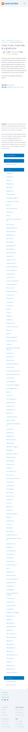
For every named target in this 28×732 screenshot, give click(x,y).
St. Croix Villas (5, 721)
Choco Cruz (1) (10, 288)
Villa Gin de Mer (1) (11, 637)
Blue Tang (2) (10, 242)
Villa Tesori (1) (10, 651)
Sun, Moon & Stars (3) (12, 579)
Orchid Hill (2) (10, 482)
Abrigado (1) (9, 173)
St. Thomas (9, 678)
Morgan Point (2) (10, 457)
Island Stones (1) (11, 402)
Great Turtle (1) (10, 378)
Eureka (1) (9, 344)
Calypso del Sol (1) (11, 263)
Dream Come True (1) (12, 327)
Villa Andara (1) (10, 623)
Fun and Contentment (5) (13, 371)
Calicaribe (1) (10, 256)
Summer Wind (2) (11, 575)
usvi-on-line (11, 3)
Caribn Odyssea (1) (11, 270)
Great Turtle (4, 42)
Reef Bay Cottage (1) (12, 514)
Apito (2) (8, 205)
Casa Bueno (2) (10, 274)
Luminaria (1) (10, 429)
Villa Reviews (10, 40)
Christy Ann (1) (10, 295)
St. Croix (8, 161)
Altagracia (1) (9, 191)
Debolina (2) (9, 320)
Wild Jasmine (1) (10, 669)
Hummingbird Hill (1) (12, 388)
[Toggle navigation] (24, 3)
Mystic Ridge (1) (10, 461)
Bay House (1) (10, 224)
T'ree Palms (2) (10, 598)
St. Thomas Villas (5, 726)
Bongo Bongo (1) (11, 245)
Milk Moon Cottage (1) (12, 447)
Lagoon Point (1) (10, 420)
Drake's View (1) (10, 323)
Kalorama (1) (9, 413)
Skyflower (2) (10, 547)
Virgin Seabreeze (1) (11, 655)
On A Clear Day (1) (11, 471)
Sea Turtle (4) (10, 531)
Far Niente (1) (10, 353)
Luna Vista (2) (10, 432)
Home (3, 40)
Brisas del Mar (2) (11, 252)
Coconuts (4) (9, 305)
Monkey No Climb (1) (12, 454)
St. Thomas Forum (20, 715)
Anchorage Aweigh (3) (12, 198)
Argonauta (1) (10, 212)
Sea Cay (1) (9, 524)
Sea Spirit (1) (9, 528)
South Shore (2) (10, 561)
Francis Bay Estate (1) (12, 364)
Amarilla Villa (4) (10, 194)
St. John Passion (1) (11, 565)
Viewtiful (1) (9, 619)
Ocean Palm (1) (10, 464)
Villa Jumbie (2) (10, 644)
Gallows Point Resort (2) (12, 374)
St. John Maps (19, 724)
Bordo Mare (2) (10, 249)
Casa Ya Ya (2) (10, 277)
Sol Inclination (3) (11, 551)
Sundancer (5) (10, 586)
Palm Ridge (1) (10, 489)
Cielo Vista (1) (10, 298)
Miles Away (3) (10, 443)
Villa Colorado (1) (11, 634)
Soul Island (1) (10, 558)
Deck (14, 87)
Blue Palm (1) (10, 238)
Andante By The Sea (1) (12, 201)
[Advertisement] (14, 24)
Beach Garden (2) (11, 231)
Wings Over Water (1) (12, 672)
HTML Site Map (5, 697)
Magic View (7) (10, 436)
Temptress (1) (10, 602)
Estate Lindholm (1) (11, 341)
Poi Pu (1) (9, 503)
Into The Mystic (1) (11, 399)
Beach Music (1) (10, 235)
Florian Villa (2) (10, 360)
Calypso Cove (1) (11, 260)
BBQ (11, 87)
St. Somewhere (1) (11, 681)
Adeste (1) (9, 180)
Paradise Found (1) (11, 164)
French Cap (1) (10, 367)
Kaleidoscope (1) (11, 409)
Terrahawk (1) (10, 609)
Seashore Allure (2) (11, 535)
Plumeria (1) (9, 499)
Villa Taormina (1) (11, 685)
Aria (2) (8, 215)
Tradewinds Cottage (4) (12, 612)
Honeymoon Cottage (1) (13, 385)
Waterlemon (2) (10, 665)
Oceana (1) (9, 468)
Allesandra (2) (10, 184)
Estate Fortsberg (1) (11, 337)
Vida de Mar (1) (10, 616)
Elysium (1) (9, 330)
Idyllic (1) (8, 392)
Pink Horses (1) (10, 496)
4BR (8, 87)
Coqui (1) (8, 312)
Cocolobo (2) (10, 302)
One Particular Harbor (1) (13, 478)
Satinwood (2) (10, 521)
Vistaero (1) (9, 662)
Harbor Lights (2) (11, 381)
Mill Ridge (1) (9, 450)
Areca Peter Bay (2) (11, 208)
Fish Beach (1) (10, 357)
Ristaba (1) (9, 517)
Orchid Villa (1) (10, 485)
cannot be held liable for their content (13, 128)
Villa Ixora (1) (9, 641)
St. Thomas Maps (20, 726)
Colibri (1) (9, 309)
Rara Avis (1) (9, 510)
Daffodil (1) (9, 316)
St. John (17, 40)
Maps (17, 719)
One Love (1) (10, 475)
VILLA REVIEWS (10, 155)
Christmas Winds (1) (11, 291)
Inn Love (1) (9, 395)
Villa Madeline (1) (11, 648)
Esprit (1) (8, 334)
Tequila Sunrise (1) (11, 605)
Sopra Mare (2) (10, 554)
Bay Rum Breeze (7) (11, 228)
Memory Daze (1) (11, 439)
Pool (18, 87)
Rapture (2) (9, 507)
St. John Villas (4, 724)
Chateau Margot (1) (11, 284)
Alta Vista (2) (9, 187)
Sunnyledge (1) (10, 589)
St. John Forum (19, 712)
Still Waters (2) (10, 572)
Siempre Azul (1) (10, 544)
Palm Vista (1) (10, 492)
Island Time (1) (10, 406)
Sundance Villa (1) (11, 582)
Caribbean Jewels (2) (12, 267)
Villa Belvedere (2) (11, 626)
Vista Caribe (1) (10, 658)
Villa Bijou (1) (9, 630)
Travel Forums (20, 707)
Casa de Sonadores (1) (12, 281)
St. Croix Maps (19, 721)
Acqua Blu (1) (10, 177)
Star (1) (8, 568)
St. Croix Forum (19, 709)
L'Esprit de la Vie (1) (11, 417)
